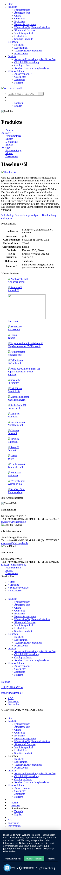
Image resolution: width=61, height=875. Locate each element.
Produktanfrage (13, 136)
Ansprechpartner (22, 74)
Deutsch (18, 102)
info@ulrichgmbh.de (12, 692)
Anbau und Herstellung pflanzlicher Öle (34, 59)
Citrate (17, 15)
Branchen (13, 41)
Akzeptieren (34, 858)
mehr (51, 858)
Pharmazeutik (21, 53)
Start (10, 4)
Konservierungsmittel (25, 24)
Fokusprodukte (22, 9)
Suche (14, 802)
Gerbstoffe (19, 18)
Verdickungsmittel (23, 33)
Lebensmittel (20, 47)
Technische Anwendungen (28, 50)
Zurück (9, 130)
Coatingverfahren (23, 65)
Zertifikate (19, 79)
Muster (9, 138)
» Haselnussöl (15, 590)
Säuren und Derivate (24, 30)
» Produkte (13, 584)
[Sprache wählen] (9, 100)
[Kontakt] (9, 97)
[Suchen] (41, 94)
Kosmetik (19, 44)
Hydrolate (19, 21)
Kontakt (5, 681)
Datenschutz (14, 704)
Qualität (12, 56)
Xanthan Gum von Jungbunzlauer (31, 68)
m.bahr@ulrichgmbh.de (13, 521)
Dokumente (11, 141)
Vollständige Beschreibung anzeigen (20, 215)
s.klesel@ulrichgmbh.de (13, 564)
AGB (11, 698)
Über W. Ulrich (16, 71)
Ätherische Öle (22, 12)
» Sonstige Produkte (18, 587)
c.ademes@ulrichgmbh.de (14, 543)
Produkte (12, 7)
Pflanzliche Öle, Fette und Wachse (32, 27)
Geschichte (20, 76)
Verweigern (13, 858)
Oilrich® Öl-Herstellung (26, 62)
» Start (11, 581)
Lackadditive (21, 36)
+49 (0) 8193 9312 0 (12, 687)
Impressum (13, 701)
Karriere (18, 82)
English (18, 105)
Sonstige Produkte (23, 39)
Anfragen (6, 133)
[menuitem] (34, 4)
